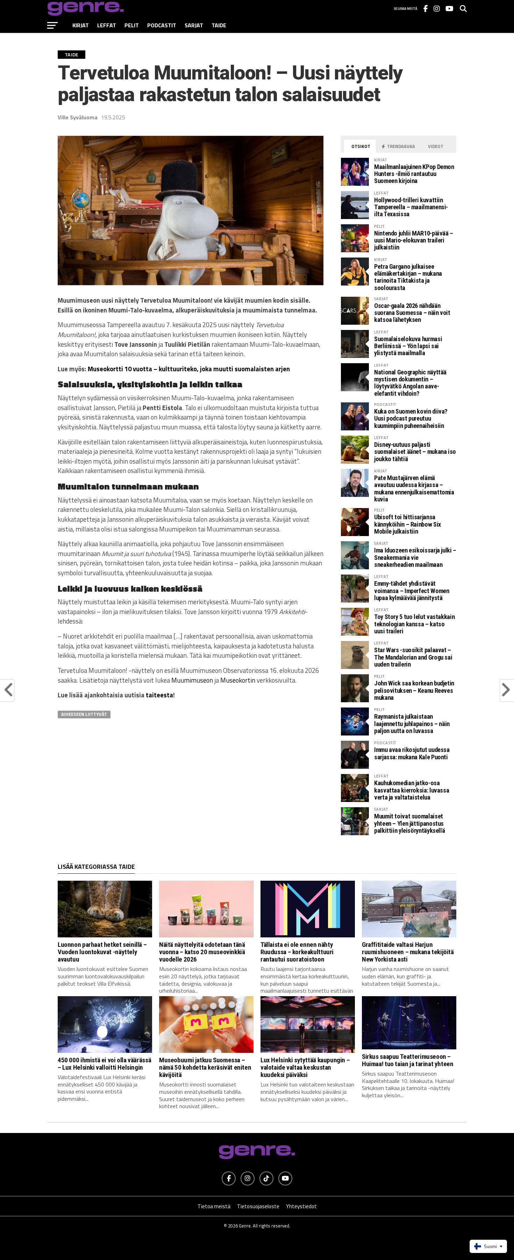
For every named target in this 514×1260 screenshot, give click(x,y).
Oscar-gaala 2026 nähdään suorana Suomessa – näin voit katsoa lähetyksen (412, 312)
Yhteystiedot (301, 1206)
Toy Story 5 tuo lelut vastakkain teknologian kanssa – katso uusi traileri (414, 623)
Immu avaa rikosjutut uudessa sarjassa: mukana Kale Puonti (412, 753)
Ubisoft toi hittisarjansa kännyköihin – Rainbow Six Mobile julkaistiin (407, 524)
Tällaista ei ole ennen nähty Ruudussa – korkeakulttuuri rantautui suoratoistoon (297, 952)
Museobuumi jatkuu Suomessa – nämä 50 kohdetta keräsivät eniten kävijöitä (205, 1067)
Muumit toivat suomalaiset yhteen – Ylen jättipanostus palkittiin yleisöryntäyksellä (409, 823)
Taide (219, 25)
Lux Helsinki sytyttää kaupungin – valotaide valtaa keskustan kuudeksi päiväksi (305, 1067)
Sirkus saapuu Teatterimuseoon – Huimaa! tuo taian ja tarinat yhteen (408, 1060)
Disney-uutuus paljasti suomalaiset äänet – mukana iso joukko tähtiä (415, 451)
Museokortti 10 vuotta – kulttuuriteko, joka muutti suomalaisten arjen (189, 369)
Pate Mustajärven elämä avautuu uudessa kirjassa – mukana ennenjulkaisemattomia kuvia (414, 488)
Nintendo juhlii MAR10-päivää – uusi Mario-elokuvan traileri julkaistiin (413, 240)
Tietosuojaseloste (258, 1206)
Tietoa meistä (214, 1206)
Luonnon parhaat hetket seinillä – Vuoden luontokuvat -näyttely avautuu (102, 952)
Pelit (131, 25)
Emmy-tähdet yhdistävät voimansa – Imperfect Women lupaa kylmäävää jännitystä (411, 590)
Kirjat (80, 25)
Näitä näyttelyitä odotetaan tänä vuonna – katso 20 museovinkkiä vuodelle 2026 (202, 952)
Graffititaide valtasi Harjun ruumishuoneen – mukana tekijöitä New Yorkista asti (408, 952)
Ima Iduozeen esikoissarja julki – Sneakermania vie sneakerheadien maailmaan (415, 557)
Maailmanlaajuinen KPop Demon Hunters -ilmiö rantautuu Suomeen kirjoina (414, 173)
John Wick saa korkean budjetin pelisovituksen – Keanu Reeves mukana (414, 690)
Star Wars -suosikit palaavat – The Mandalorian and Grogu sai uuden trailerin (413, 657)
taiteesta (159, 695)
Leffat (106, 25)
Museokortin (237, 680)
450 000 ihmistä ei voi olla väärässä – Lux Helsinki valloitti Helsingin (104, 1063)
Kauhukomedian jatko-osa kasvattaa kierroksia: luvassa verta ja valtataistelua (411, 790)
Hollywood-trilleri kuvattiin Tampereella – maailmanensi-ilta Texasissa (411, 207)
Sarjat (194, 25)
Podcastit (161, 25)
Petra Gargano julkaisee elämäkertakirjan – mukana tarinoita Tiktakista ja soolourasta (408, 277)
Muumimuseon (192, 680)
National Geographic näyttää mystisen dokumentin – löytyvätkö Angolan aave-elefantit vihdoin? (410, 382)
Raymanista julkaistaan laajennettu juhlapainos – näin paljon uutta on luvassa (412, 723)
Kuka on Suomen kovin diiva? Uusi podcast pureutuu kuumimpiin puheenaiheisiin (411, 418)
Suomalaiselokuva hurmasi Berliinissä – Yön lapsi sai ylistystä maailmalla (408, 346)
